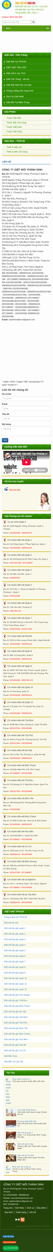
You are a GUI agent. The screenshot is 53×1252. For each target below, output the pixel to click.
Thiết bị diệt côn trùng (16, 152)
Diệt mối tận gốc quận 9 (15, 973)
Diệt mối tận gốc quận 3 (15, 939)
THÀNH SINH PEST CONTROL (38, 1206)
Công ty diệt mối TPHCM (15, 917)
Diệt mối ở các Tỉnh (15, 73)
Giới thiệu (19, 1187)
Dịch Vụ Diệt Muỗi (15, 96)
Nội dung (6, 424)
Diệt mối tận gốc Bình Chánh (17, 1034)
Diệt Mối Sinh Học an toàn (18, 85)
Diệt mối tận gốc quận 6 (15, 956)
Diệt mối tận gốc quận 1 (15, 928)
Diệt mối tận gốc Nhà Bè (15, 1045)
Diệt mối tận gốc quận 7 (15, 962)
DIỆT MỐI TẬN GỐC (16, 67)
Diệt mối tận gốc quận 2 (15, 934)
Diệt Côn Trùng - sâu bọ (17, 79)
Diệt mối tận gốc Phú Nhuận (17, 995)
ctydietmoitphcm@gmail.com (20, 1181)
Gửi (5, 440)
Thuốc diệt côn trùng (16, 122)
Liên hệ (32, 1192)
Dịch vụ (30, 1187)
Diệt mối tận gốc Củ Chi (15, 1050)
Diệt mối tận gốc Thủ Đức (15, 1000)
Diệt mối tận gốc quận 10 (15, 978)
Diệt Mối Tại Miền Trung (17, 102)
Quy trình (9, 1192)
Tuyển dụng (21, 1192)
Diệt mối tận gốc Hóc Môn (16, 1039)
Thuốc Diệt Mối (13, 118)
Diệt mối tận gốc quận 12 (15, 989)
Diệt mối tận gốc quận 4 (15, 945)
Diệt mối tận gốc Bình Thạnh (17, 1006)
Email (4, 404)
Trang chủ (7, 1187)
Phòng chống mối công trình (19, 91)
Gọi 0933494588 (11, 1248)
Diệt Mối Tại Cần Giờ (13, 1062)
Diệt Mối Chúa (10, 1056)
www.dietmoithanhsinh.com (22, 1177)
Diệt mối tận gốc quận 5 (15, 950)
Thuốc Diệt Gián (14, 131)
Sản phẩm (41, 1187)
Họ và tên (6, 394)
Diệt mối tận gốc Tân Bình (16, 1017)
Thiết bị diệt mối (14, 147)
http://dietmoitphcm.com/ (6, 4)
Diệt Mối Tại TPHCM (16, 61)
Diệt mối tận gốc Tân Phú (15, 1023)
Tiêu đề (5, 414)
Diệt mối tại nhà (11, 923)
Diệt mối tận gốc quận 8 (15, 967)
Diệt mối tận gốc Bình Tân (16, 1028)
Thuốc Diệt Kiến (14, 127)
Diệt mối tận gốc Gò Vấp (15, 1012)
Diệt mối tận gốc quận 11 (15, 984)
